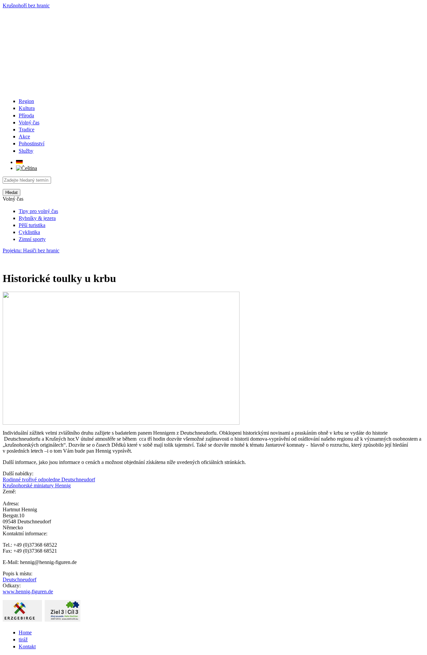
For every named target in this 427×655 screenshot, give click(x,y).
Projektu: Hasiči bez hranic (31, 250)
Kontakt (27, 646)
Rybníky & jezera (37, 218)
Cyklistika (29, 232)
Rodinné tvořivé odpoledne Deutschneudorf (49, 479)
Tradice (26, 129)
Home (25, 632)
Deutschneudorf (19, 579)
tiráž (23, 639)
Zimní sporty (32, 239)
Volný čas (29, 122)
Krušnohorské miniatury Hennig (37, 485)
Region (26, 101)
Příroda (26, 115)
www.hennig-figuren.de (28, 591)
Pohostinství (31, 143)
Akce (24, 136)
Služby (26, 151)
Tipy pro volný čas (38, 211)
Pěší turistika (32, 225)
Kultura (27, 108)
